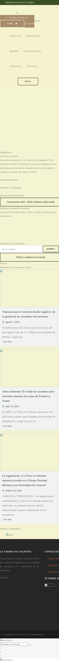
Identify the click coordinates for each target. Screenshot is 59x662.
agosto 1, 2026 (13, 322)
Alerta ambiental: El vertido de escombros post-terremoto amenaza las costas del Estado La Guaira (28, 396)
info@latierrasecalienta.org (14, 7)
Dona (28, 81)
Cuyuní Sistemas (51, 634)
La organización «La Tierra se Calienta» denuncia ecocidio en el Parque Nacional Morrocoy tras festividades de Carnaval (24, 480)
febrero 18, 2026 (13, 490)
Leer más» (7, 342)
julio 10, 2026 (12, 406)
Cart (10, 24)
